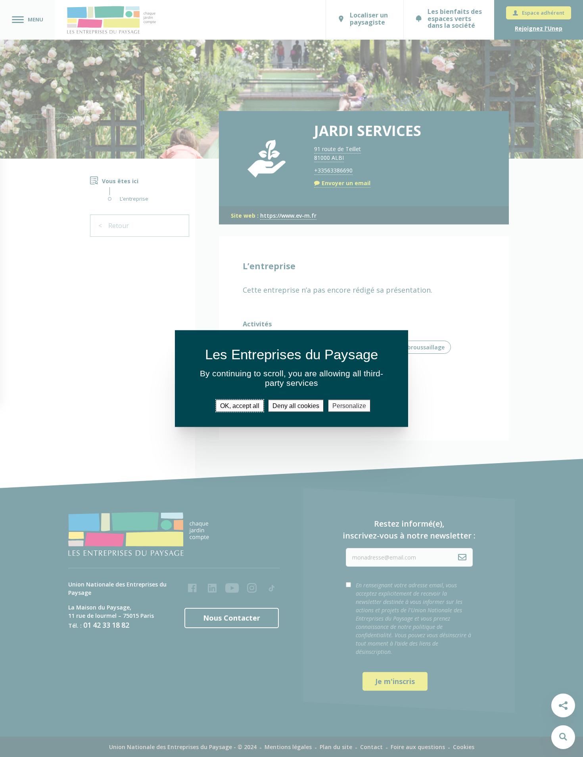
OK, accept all (239, 405)
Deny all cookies (295, 405)
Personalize (349, 405)
